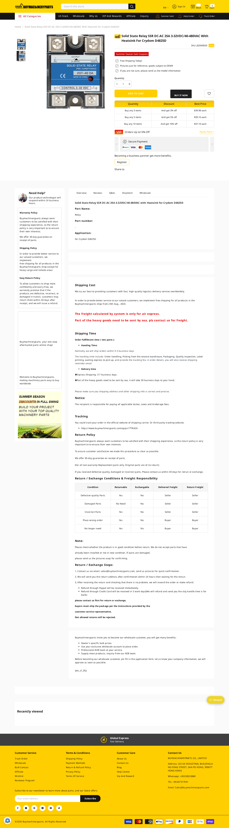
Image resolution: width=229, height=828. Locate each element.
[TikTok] (42, 808)
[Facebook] (18, 808)
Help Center (189, 16)
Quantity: (119, 78)
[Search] (98, 6)
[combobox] (94, 6)
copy (211, 45)
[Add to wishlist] (209, 93)
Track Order (209, 16)
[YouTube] (51, 808)
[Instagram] (26, 808)
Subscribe (90, 798)
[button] (180, 94)
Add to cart (136, 93)
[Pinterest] (34, 808)
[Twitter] (59, 808)
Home (18, 26)
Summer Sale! (167, 16)
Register (122, 162)
